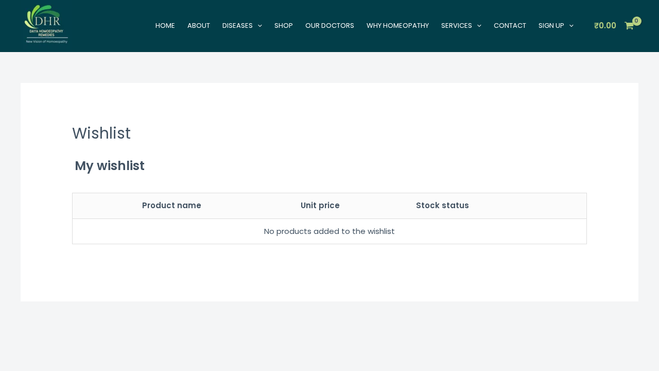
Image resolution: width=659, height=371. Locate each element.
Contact (510, 25)
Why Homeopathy (398, 25)
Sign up (551, 25)
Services (456, 25)
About (198, 25)
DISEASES (237, 25)
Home (165, 25)
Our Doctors (329, 25)
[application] (257, 25)
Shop (283, 25)
